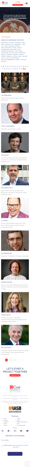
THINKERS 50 (3, 61)
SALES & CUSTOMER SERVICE (7, 59)
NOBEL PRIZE (24, 56)
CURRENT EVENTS (4, 42)
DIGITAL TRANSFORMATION (6, 47)
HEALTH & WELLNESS (13, 52)
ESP (16, 2)
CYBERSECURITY (17, 44)
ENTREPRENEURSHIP (5, 49)
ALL (24, 69)
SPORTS (6, 46)
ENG (19, 2)
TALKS (2, 46)
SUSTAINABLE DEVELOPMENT (14, 46)
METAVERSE (3, 56)
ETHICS (19, 49)
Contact (18, 420)
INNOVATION (3, 54)
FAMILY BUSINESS (13, 49)
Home (5, 418)
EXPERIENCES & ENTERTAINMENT (7, 51)
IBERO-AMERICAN (21, 52)
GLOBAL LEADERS (4, 52)
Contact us (15, 375)
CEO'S (12, 44)
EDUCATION (19, 47)
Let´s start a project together (15, 370)
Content (18, 418)
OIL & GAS (3, 57)
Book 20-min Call (17, 4)
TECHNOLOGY (23, 59)
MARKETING (21, 54)
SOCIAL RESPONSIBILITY (14, 57)
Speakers (6, 420)
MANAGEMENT (15, 54)
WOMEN (19, 56)
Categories (6, 421)
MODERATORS (9, 56)
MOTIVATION (15, 56)
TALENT (7, 57)
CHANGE (2, 44)
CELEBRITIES (7, 44)
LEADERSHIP (9, 54)
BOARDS (23, 42)
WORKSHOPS (17, 59)
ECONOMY (14, 47)
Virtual (5, 423)
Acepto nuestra (15, 446)
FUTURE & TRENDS (18, 51)
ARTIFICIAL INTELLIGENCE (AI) (15, 42)
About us (5, 425)
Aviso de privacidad (21, 425)
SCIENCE (23, 44)
